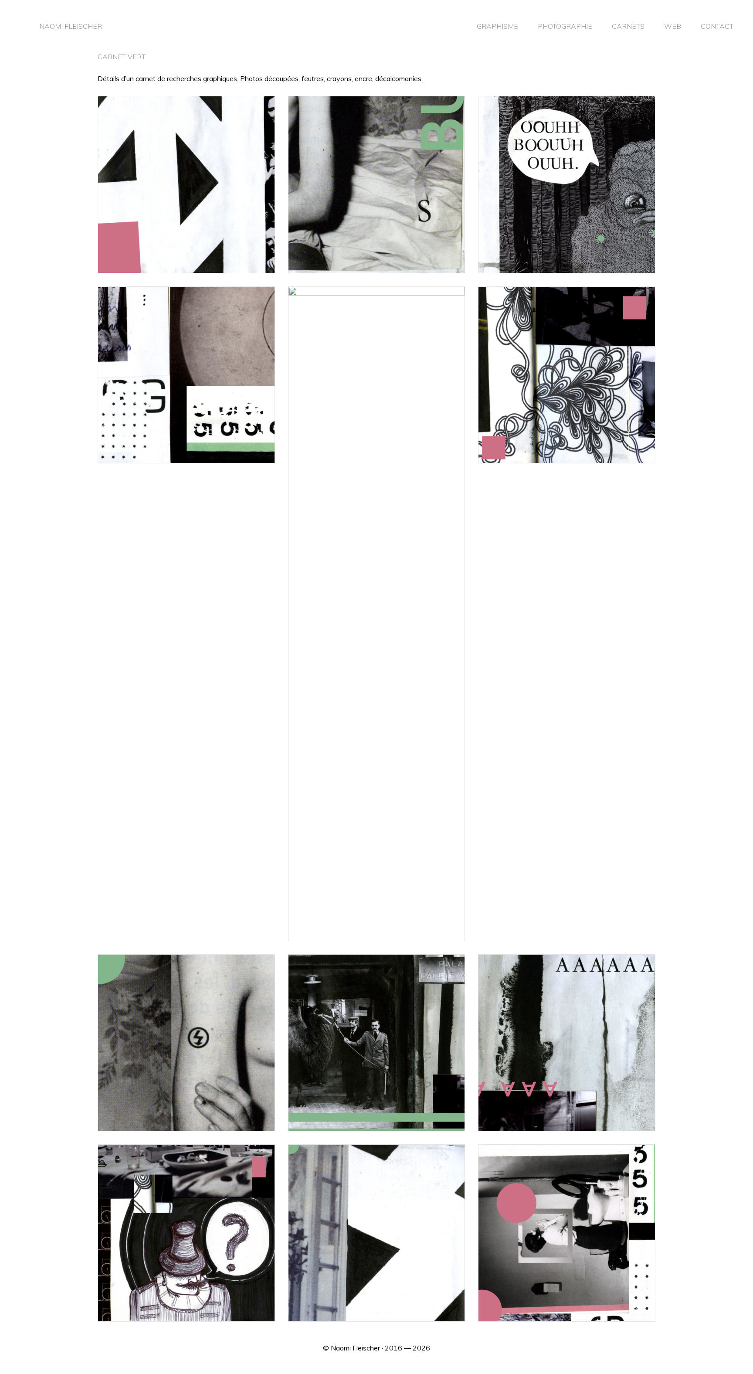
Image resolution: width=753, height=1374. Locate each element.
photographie (565, 26)
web (672, 26)
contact (717, 26)
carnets (628, 26)
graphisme (497, 26)
